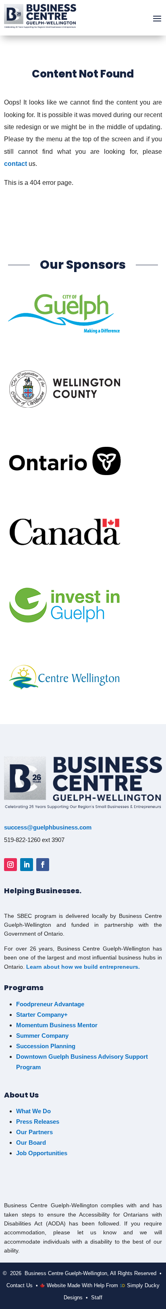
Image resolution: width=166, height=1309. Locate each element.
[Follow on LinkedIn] (26, 864)
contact (15, 163)
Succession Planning (45, 1046)
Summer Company (42, 1035)
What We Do (33, 1111)
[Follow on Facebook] (42, 864)
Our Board (31, 1142)
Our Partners (34, 1132)
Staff (96, 1297)
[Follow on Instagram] (10, 864)
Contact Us (19, 1285)
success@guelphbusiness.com (47, 827)
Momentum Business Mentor (57, 1025)
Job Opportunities (42, 1153)
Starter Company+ (42, 1014)
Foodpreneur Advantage (50, 1004)
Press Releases (37, 1121)
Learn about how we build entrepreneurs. (83, 966)
